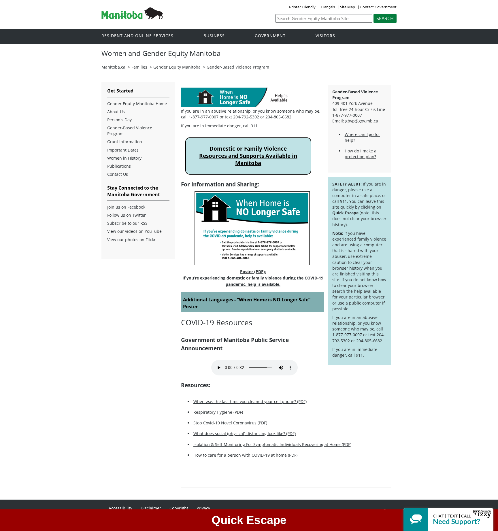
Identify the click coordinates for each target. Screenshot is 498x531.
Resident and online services (137, 36)
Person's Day (119, 119)
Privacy (203, 508)
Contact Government (378, 7)
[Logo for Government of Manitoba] (132, 17)
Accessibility (120, 508)
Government (270, 36)
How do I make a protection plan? (360, 153)
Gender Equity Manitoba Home (137, 103)
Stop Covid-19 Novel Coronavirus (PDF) (230, 423)
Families (139, 67)
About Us (116, 111)
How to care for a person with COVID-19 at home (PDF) (245, 455)
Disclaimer (151, 508)
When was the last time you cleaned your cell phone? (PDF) (250, 401)
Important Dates (123, 150)
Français (328, 7)
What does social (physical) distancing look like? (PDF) (244, 433)
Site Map (347, 7)
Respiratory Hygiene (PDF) (218, 412)
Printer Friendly (302, 7)
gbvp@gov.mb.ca (361, 121)
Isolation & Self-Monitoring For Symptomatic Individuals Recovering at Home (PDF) (272, 444)
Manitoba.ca (113, 67)
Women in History (124, 158)
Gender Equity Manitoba (177, 67)
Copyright (178, 508)
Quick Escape (249, 520)
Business (214, 36)
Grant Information (124, 141)
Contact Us (117, 174)
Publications (119, 166)
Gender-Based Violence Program (238, 67)
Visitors (325, 36)
